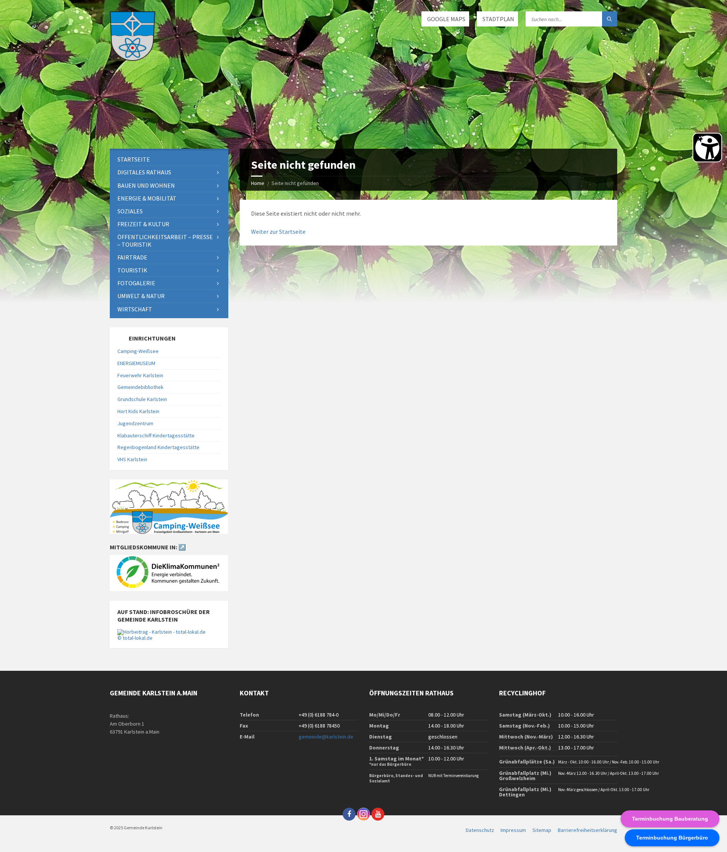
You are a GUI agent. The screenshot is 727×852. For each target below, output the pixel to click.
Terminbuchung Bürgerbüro (672, 838)
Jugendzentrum (135, 423)
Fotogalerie (136, 283)
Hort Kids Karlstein (138, 411)
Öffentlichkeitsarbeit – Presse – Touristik (165, 240)
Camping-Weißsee (138, 351)
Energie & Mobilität (146, 198)
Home (257, 183)
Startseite (133, 159)
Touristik (132, 270)
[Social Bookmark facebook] (349, 814)
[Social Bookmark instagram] (363, 814)
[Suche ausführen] (609, 18)
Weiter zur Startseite (278, 231)
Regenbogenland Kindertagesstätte (158, 447)
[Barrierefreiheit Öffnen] (707, 147)
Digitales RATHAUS (144, 172)
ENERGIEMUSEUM (136, 363)
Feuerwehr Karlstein (140, 375)
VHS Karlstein (132, 459)
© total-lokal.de (135, 637)
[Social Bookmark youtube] (377, 814)
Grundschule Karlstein (142, 399)
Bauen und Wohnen (146, 185)
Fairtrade (132, 257)
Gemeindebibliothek (140, 387)
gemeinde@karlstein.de (326, 736)
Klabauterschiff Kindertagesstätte (156, 435)
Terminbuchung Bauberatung (670, 819)
